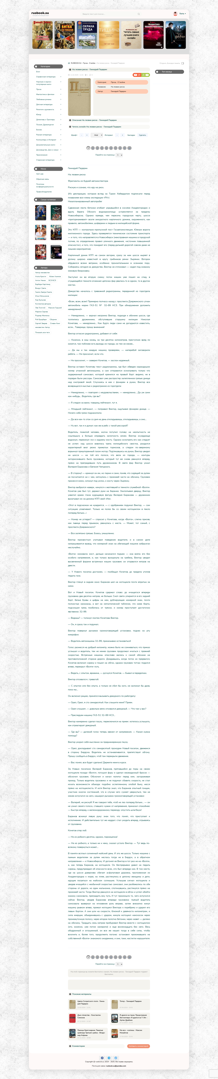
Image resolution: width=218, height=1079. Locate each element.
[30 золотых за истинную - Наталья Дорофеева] (56, 232)
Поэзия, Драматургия (45, 124)
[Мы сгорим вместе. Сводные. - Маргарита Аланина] (40, 252)
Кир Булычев (40, 300)
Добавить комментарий (138, 1046)
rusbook (40, 13)
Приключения (41, 155)
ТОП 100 (39, 174)
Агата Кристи (40, 276)
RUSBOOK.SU (76, 63)
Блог (38, 71)
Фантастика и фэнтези (45, 94)
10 (129, 148)
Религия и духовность (45, 109)
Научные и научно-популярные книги (44, 83)
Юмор (38, 114)
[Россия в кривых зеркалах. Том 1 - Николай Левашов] (56, 252)
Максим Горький (55, 308)
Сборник (53, 319)
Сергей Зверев (41, 323)
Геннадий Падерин (118, 91)
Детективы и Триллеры (45, 119)
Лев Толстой (40, 308)
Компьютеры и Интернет (46, 140)
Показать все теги (42, 332)
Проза (38, 89)
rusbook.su (100, 1061)
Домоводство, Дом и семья (47, 150)
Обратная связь (42, 179)
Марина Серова (41, 311)
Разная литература (43, 135)
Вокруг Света (40, 288)
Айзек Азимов (55, 276)
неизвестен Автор (42, 327)
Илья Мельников (42, 296)
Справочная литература (45, 77)
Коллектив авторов (43, 304)
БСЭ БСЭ (52, 280)
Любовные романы (43, 99)
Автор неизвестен (42, 272)
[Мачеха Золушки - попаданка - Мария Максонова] (40, 213)
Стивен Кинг (55, 323)
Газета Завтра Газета (43, 292)
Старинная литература (45, 160)
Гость (182, 13)
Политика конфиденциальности (45, 185)
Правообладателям (44, 192)
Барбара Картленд (42, 284)
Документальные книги (45, 145)
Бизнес (39, 130)
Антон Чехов (40, 280)
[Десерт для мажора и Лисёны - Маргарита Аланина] (40, 232)
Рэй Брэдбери (41, 319)
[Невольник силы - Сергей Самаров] (56, 213)
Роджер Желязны (42, 315)
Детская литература (44, 104)
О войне (92, 63)
